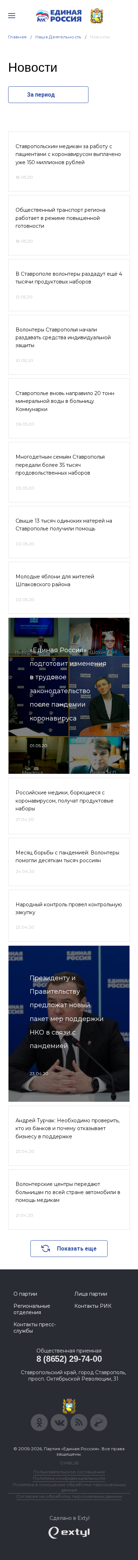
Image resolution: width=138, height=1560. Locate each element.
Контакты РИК (92, 1306)
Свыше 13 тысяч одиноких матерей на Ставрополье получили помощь (64, 525)
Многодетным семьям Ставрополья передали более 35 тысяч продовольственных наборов (60, 465)
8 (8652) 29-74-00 (69, 1359)
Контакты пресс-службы (34, 1327)
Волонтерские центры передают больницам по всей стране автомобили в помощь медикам (68, 1192)
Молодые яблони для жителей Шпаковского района (55, 580)
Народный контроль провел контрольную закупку (69, 908)
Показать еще (77, 1248)
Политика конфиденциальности (69, 1478)
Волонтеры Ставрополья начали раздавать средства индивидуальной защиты (63, 337)
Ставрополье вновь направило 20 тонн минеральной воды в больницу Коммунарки (65, 401)
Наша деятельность (58, 36)
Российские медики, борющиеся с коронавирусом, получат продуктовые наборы (65, 800)
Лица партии (90, 1294)
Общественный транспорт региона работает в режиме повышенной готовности (60, 218)
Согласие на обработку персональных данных (69, 1496)
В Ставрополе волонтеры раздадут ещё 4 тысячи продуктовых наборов (69, 278)
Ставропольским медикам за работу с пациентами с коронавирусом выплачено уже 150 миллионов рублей (68, 154)
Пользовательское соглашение (69, 1471)
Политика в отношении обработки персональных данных (69, 1487)
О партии (25, 1294)
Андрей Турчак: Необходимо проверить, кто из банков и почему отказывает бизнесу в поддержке (68, 1128)
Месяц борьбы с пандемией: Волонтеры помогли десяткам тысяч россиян (67, 856)
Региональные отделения (31, 1309)
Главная (17, 36)
